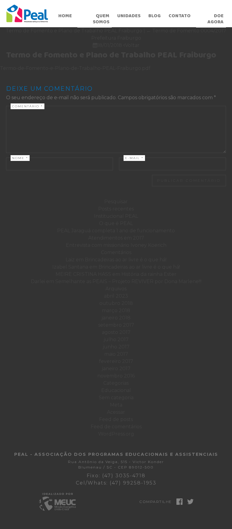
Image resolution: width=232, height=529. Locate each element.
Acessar (116, 412)
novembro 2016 (116, 376)
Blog (154, 15)
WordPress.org (116, 434)
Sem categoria (116, 397)
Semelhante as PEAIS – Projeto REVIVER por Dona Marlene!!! (128, 281)
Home (65, 15)
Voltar (131, 45)
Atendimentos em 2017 (116, 238)
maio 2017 (116, 354)
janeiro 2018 (116, 318)
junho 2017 (116, 347)
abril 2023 (116, 296)
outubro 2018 (116, 303)
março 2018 (116, 310)
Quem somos (101, 18)
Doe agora (216, 18)
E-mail (134, 158)
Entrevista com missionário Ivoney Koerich (116, 245)
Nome (20, 158)
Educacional (116, 390)
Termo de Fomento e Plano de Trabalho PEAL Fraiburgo (111, 55)
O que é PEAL (116, 223)
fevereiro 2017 (116, 361)
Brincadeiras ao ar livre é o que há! (125, 260)
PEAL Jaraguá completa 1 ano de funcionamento (116, 230)
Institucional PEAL (116, 216)
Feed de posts (116, 419)
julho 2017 (116, 339)
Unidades (128, 15)
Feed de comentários (116, 426)
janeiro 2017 (116, 368)
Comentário (27, 106)
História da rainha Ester (148, 274)
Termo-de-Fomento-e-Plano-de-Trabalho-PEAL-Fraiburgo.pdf (75, 68)
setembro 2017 (116, 325)
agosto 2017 (116, 332)
